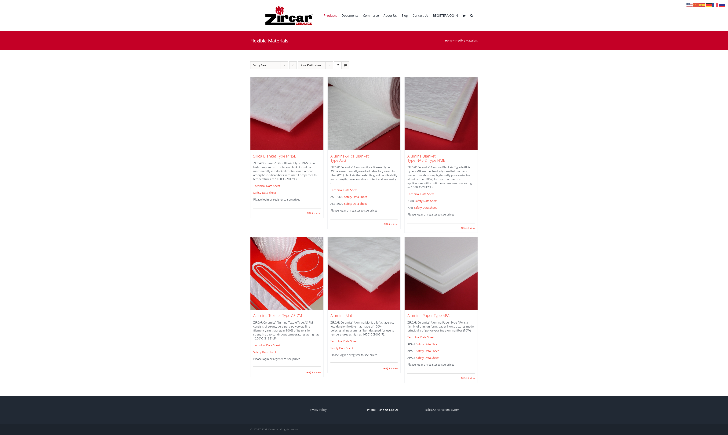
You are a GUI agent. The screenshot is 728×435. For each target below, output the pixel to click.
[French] (715, 5)
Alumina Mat (341, 315)
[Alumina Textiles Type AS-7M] (286, 273)
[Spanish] (702, 5)
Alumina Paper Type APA (428, 315)
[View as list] (345, 65)
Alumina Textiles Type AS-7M (277, 315)
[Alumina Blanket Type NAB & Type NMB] (441, 113)
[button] (471, 15)
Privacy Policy (318, 409)
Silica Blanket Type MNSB (275, 156)
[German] (709, 5)
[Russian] (722, 5)
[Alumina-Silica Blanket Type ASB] (364, 113)
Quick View (315, 213)
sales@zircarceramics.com (442, 409)
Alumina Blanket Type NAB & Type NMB (426, 158)
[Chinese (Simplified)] (696, 5)
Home (449, 40)
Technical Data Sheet (266, 186)
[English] (689, 5)
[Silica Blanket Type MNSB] (286, 113)
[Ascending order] (293, 65)
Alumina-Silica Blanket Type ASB (349, 158)
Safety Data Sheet (264, 192)
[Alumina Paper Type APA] (441, 273)
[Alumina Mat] (364, 273)
